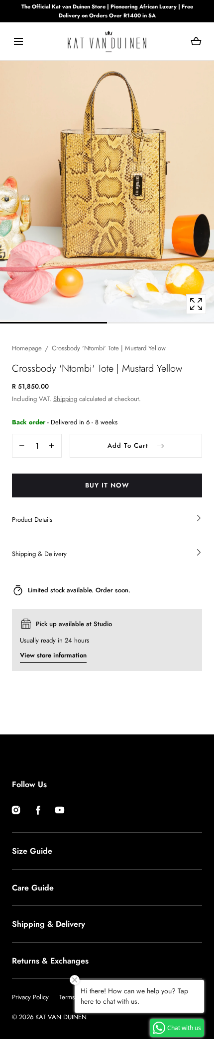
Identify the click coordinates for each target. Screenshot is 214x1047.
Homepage (27, 348)
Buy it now (107, 485)
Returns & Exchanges (50, 960)
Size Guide (32, 851)
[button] (18, 41)
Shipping (65, 398)
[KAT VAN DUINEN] (107, 41)
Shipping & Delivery (48, 924)
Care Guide (33, 887)
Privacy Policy (30, 997)
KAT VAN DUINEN (61, 1017)
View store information (53, 655)
